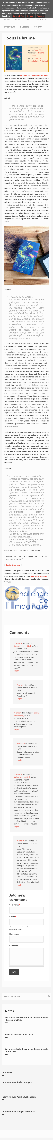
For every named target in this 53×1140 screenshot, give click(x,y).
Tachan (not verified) (22, 777)
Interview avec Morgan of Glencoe (18, 1111)
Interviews (9, 27)
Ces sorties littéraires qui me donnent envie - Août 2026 (26, 1050)
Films (17, 19)
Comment (14, 945)
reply (16, 671)
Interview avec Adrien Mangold (17, 1082)
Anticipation (45, 61)
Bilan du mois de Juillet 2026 (19, 1034)
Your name (14, 905)
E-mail (12, 916)
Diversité (24, 27)
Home (7, 19)
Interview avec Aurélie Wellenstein (19, 1097)
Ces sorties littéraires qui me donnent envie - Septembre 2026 (26, 1018)
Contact (38, 27)
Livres (28, 19)
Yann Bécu (38, 50)
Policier (36, 61)
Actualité (41, 19)
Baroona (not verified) (22, 646)
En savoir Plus (18, 16)
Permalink (18, 643)
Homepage (14, 934)
